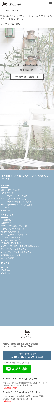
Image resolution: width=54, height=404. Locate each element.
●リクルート (6, 211)
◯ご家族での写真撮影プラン (13, 238)
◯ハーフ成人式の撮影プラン (13, 249)
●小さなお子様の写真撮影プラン (15, 235)
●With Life (5, 273)
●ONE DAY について (10, 190)
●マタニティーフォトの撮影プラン (16, 252)
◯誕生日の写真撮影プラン (12, 243)
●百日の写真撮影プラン (11, 232)
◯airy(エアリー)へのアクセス (14, 196)
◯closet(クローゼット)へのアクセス (17, 202)
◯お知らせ (6, 270)
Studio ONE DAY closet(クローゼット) (23, 392)
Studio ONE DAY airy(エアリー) (20, 379)
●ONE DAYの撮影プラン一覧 (14, 226)
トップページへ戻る (10, 24)
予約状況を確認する (27, 77)
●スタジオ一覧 (7, 193)
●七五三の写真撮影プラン (12, 241)
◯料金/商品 (6, 223)
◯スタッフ (6, 208)
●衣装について (7, 220)
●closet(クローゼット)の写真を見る (16, 205)
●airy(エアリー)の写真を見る (13, 199)
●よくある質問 (7, 258)
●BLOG (4, 267)
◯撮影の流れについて (10, 255)
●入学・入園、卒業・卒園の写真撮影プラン (20, 246)
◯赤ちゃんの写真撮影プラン (13, 229)
